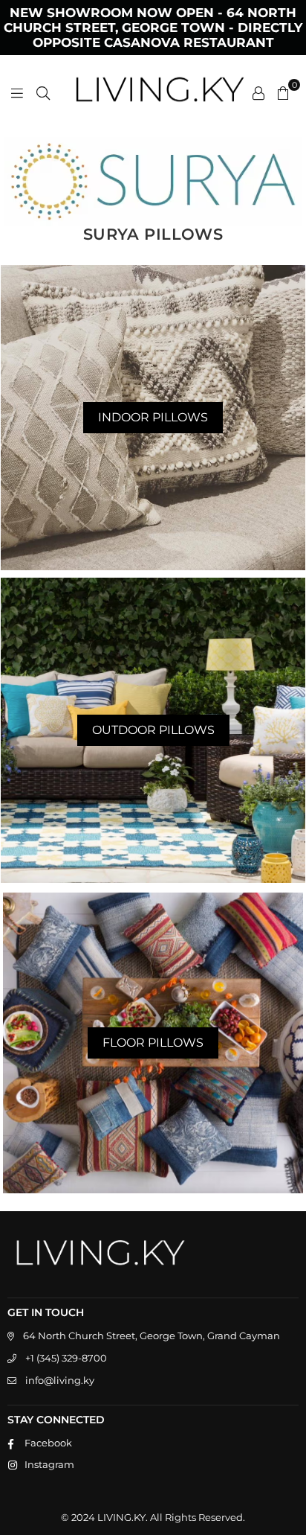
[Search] (43, 92)
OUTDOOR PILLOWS (153, 730)
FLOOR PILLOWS (153, 1042)
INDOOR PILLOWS (153, 417)
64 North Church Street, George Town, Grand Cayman (151, 1335)
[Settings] (258, 92)
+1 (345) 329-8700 (66, 1358)
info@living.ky (59, 1380)
